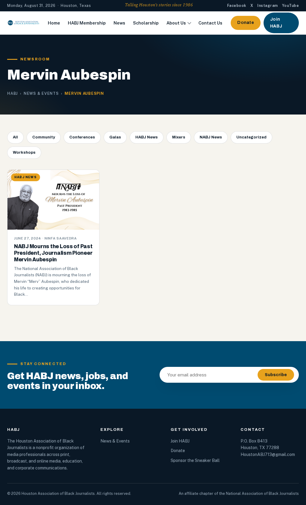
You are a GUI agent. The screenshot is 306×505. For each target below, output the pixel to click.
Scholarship (146, 22)
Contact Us (210, 22)
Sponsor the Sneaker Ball (195, 460)
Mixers (178, 137)
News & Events (41, 93)
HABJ (12, 93)
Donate (245, 22)
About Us (176, 22)
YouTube (290, 5)
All (15, 137)
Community (43, 137)
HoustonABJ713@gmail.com (268, 454)
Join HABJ (276, 22)
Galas (115, 137)
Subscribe (276, 375)
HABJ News (146, 137)
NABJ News (211, 137)
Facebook (236, 5)
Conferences (82, 137)
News (119, 22)
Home (54, 22)
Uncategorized (251, 137)
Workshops (24, 152)
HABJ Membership (87, 22)
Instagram (267, 5)
